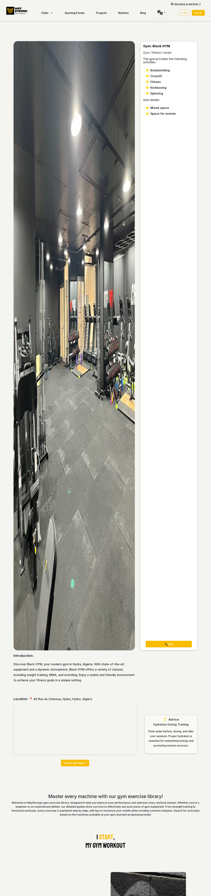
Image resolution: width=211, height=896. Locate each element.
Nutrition (123, 13)
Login (184, 13)
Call (169, 644)
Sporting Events (74, 13)
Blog (143, 13)
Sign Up (198, 13)
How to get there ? (75, 763)
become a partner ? (188, 3)
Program (101, 13)
